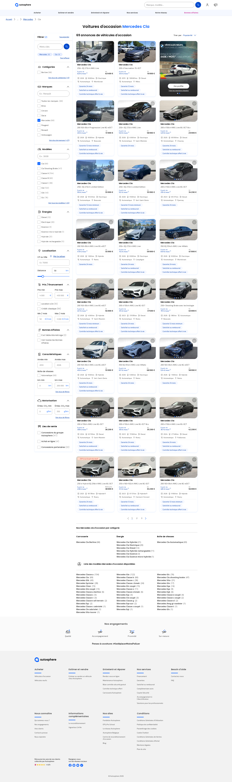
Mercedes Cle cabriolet (88, 609)
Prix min (41, 290)
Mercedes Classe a (87, 574)
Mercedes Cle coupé (128, 597)
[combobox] (53, 263)
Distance (41, 270)
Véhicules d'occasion (43, 676)
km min (40, 380)
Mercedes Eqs (125, 594)
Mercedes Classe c (127, 580)
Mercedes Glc (165, 574)
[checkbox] (38, 72)
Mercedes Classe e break (130, 592)
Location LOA (49, 303)
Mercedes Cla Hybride (129, 542)
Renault (44, 130)
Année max (60, 359)
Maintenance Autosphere (113, 680)
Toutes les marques (52, 101)
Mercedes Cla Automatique (172, 542)
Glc (44, 197)
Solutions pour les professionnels (150, 703)
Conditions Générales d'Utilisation (150, 720)
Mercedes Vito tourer (88, 612)
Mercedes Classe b (127, 577)
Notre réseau (161, 13)
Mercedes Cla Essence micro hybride (135, 556)
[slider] (43, 276)
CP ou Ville (42, 257)
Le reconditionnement (77, 723)
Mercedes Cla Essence (128, 553)
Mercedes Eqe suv (127, 603)
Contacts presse (41, 733)
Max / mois (60, 313)
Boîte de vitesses (45, 371)
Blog (104, 743)
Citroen (44, 110)
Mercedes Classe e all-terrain (91, 600)
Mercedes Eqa (165, 586)
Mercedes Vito (166, 580)
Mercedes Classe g (127, 600)
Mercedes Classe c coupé (170, 597)
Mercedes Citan (85, 586)
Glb (44, 192)
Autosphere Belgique (111, 733)
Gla (45, 188)
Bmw (43, 106)
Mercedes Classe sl (167, 600)
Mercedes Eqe (165, 589)
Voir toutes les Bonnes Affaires (51, 341)
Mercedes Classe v (86, 597)
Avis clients (39, 729)
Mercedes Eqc (84, 603)
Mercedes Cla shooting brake (173, 577)
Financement (142, 676)
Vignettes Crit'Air (75, 727)
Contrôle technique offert (112, 689)
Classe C (47, 183)
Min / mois (42, 313)
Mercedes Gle (165, 583)
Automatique (48, 375)
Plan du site (141, 749)
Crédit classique (51, 308)
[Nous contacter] (216, 5)
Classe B (47, 178)
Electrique (47, 222)
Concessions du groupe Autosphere (52, 434)
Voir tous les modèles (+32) (58, 203)
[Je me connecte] (207, 5)
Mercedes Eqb (165, 592)
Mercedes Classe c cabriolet (91, 606)
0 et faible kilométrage (53, 335)
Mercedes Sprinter (87, 583)
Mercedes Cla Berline (88, 542)
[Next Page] (145, 518)
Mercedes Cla (84, 577)
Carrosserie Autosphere (112, 693)
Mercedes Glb (84, 580)
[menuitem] (37, 13)
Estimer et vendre (66, 13)
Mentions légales (143, 745)
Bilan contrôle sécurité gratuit (114, 684)
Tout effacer (64, 58)
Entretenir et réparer (100, 13)
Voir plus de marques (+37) (59, 140)
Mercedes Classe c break (130, 583)
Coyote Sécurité (143, 693)
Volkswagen (46, 135)
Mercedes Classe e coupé (170, 594)
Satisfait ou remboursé (146, 684)
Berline (46, 72)
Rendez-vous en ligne (111, 676)
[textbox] (60, 271)
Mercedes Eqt (125, 609)
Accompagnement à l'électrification (144, 698)
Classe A (47, 173)
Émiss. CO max (62, 405)
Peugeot (45, 125)
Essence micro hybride (52, 232)
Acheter (37, 13)
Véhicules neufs (41, 680)
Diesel (46, 217)
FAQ (172, 680)
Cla (44, 163)
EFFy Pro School (109, 724)
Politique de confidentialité (147, 724)
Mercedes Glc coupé (128, 586)
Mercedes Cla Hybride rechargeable (135, 551)
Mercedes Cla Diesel (128, 548)
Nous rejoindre (40, 737)
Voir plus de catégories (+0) (58, 78)
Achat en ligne (50, 441)
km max (58, 380)
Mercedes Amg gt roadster (171, 603)
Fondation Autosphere (111, 720)
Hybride (46, 236)
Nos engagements (42, 724)
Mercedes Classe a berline (90, 592)
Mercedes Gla (126, 574)
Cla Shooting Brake (51, 168)
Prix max (59, 290)
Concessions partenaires (55, 447)
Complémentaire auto (145, 689)
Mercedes (28, 19)
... (17, 19)
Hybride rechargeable (52, 241)
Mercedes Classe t (167, 606)
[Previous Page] (128, 518)
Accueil (9, 19)
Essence (46, 227)
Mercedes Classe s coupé (130, 606)
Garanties (141, 680)
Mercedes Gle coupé (88, 589)
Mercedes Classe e (127, 589)
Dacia (43, 115)
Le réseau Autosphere (111, 729)
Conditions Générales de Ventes (149, 737)
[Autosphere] (23, 5)
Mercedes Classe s (86, 594)
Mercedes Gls (165, 609)
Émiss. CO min (44, 405)
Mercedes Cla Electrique (130, 545)
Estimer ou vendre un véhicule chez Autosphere (80, 677)
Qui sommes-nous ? (42, 720)
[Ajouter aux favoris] (111, 44)
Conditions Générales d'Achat (148, 741)
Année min (42, 359)
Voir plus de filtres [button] (62, 392)
